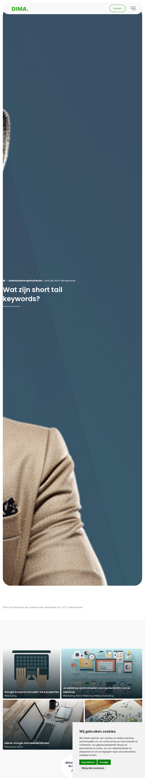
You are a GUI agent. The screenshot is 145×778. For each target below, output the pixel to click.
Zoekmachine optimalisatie (25, 280)
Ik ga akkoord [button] (88, 762)
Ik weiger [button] (104, 762)
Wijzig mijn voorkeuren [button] (93, 768)
